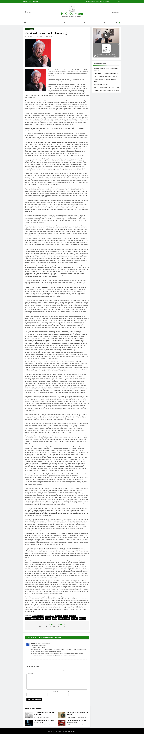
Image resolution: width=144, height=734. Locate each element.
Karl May (48, 618)
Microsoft (74, 618)
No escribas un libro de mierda (101, 84)
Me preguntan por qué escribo (100, 23)
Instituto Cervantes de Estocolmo (34, 618)
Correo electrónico (52, 692)
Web (69, 692)
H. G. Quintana (72, 14)
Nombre (29, 692)
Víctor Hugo (82, 618)
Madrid (55, 618)
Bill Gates (58, 615)
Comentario (29, 673)
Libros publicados (73, 23)
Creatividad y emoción (59, 23)
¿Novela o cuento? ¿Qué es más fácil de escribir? (106, 73)
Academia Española (37, 615)
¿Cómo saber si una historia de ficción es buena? (106, 90)
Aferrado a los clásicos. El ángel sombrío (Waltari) (106, 87)
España (66, 615)
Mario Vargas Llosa (64, 618)
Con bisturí (46, 23)
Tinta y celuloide (36, 23)
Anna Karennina (49, 615)
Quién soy (85, 23)
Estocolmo (73, 615)
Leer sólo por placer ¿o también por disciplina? (98, 1)
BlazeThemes (71, 731)
